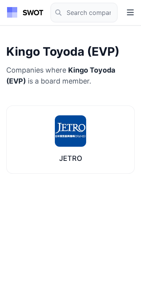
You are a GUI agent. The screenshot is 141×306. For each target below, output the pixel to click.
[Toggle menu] (130, 12)
